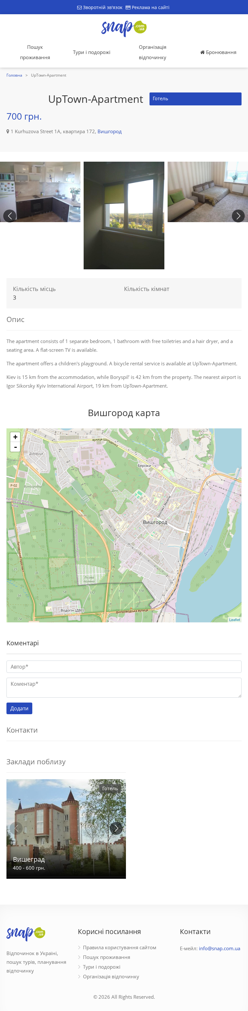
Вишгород (110, 131)
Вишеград (29, 859)
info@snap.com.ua (219, 948)
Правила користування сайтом (119, 947)
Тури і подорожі (91, 52)
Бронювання (220, 52)
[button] (238, 216)
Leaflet (234, 619)
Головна (14, 75)
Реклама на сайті (150, 7)
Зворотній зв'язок (102, 7)
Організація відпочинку (152, 52)
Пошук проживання (35, 52)
